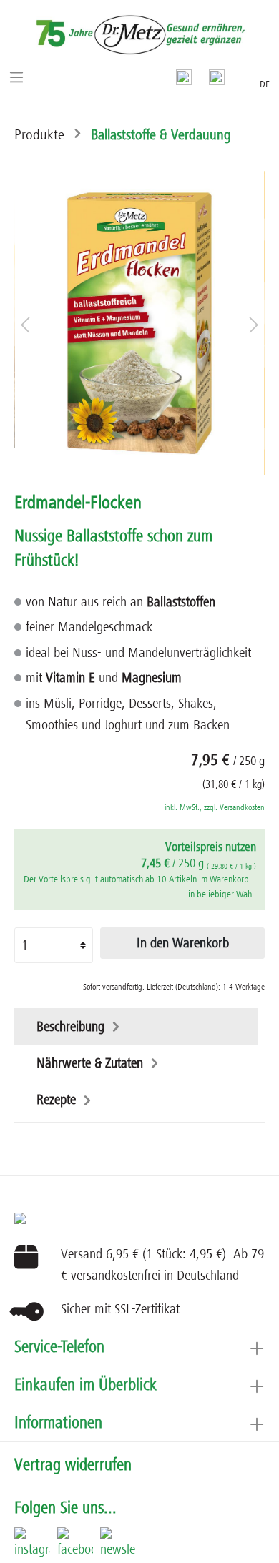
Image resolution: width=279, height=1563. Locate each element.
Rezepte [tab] (57, 1099)
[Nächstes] (254, 323)
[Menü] (16, 76)
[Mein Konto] (216, 76)
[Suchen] (183, 76)
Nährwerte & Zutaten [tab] (91, 1063)
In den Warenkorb (183, 943)
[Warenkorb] (241, 74)
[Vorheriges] (25, 323)
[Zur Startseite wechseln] (139, 35)
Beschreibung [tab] (72, 1026)
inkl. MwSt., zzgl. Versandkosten (215, 807)
